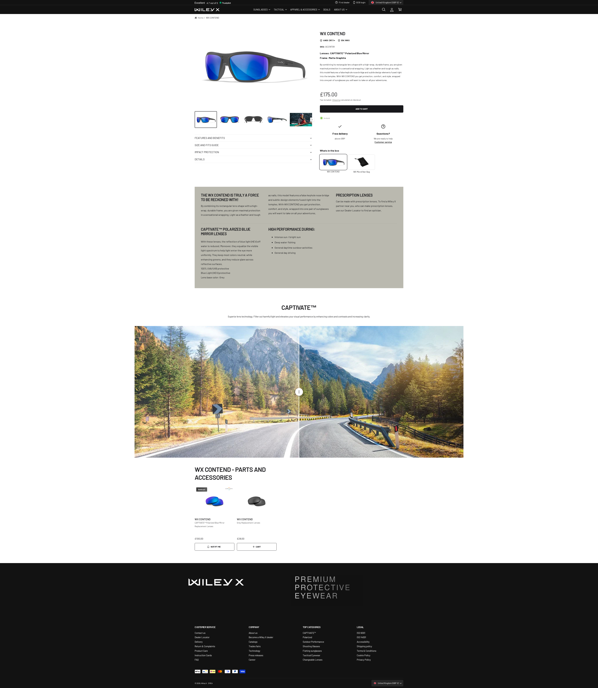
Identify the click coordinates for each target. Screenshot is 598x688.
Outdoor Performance (313, 641)
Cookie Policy (363, 655)
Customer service (383, 142)
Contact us (200, 632)
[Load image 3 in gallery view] (253, 119)
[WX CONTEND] (333, 162)
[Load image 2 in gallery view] (229, 119)
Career (252, 659)
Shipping (336, 100)
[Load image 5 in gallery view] (301, 119)
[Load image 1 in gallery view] (206, 119)
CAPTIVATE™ (309, 632)
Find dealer (344, 2)
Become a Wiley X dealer (261, 637)
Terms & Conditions (366, 650)
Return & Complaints (205, 646)
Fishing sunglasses (312, 650)
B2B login (360, 2)
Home (200, 17)
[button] (262, 9)
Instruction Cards (203, 655)
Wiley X (204, 683)
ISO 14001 (361, 637)
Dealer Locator (202, 637)
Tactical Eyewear (311, 655)
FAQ (197, 659)
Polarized (307, 637)
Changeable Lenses (312, 659)
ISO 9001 (361, 632)
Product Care (201, 650)
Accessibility (363, 641)
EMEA (210, 683)
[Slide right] (312, 120)
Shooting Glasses (311, 646)
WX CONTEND (212, 17)
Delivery (199, 641)
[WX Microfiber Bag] (361, 162)
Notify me (216, 546)
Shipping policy (364, 646)
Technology (254, 650)
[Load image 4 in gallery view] (277, 119)
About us (253, 632)
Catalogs (253, 641)
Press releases (256, 655)
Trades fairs (255, 646)
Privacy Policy (364, 659)
